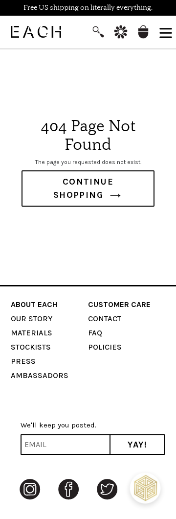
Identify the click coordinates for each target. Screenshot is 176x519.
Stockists (31, 347)
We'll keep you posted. (58, 425)
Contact (104, 318)
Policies (105, 347)
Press (23, 361)
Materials (31, 332)
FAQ (95, 332)
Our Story (31, 318)
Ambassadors (39, 375)
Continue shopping (83, 188)
